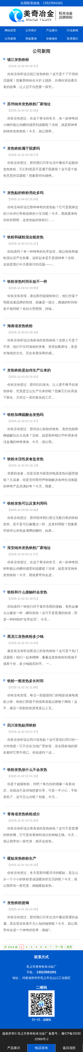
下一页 (59, 947)
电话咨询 (41, 1048)
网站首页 (10, 30)
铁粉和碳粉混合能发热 (25, 237)
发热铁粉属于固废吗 (23, 148)
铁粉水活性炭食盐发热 (25, 459)
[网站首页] (41, 21)
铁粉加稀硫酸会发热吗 (25, 415)
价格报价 (51, 38)
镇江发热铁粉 (18, 60)
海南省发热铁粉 (20, 326)
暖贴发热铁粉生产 (21, 858)
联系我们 (72, 38)
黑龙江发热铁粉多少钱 (25, 637)
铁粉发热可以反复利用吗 (27, 503)
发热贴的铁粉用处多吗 (25, 193)
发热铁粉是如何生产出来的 (29, 370)
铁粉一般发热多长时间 (25, 681)
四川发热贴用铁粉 (21, 725)
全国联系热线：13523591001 (41, 3)
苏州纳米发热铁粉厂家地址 (29, 104)
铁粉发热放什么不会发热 (27, 770)
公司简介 (31, 30)
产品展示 (51, 30)
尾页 (69, 947)
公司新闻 (10, 38)
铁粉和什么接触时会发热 (27, 592)
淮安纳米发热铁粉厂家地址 (29, 548)
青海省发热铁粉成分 (23, 814)
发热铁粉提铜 (18, 903)
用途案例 (31, 38)
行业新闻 (72, 30)
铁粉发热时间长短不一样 (27, 282)
